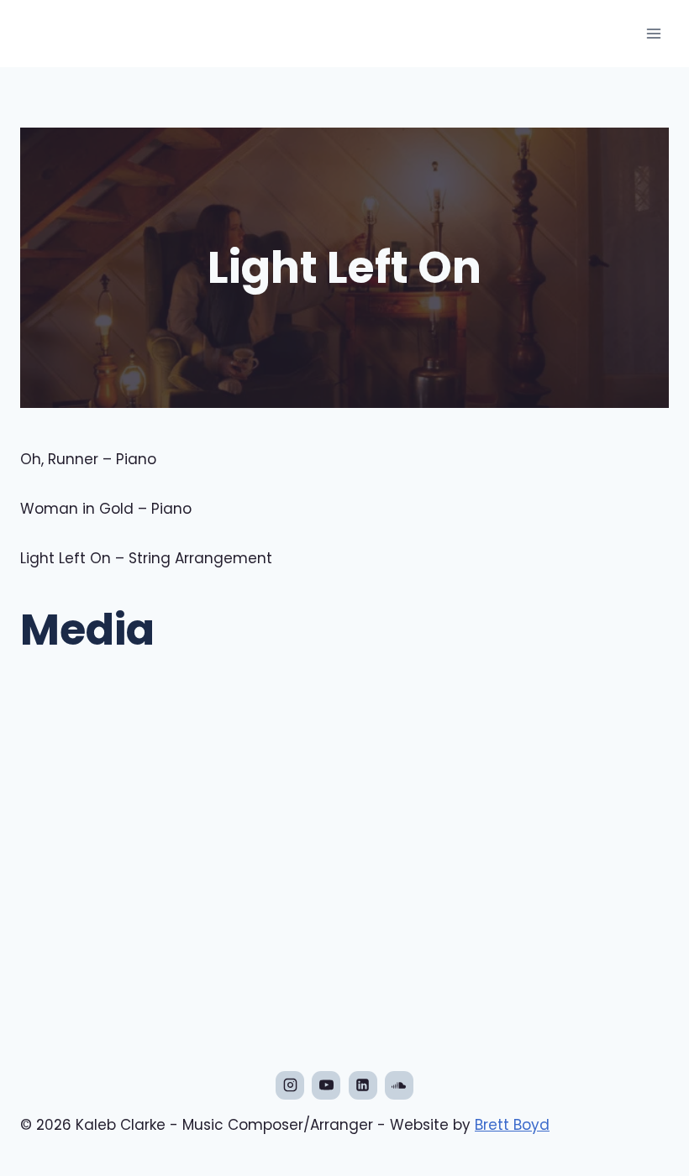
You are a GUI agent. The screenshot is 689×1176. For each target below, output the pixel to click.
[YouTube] (326, 1085)
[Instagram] (290, 1085)
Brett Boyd (512, 1125)
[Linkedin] (363, 1085)
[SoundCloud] (399, 1085)
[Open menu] (653, 33)
